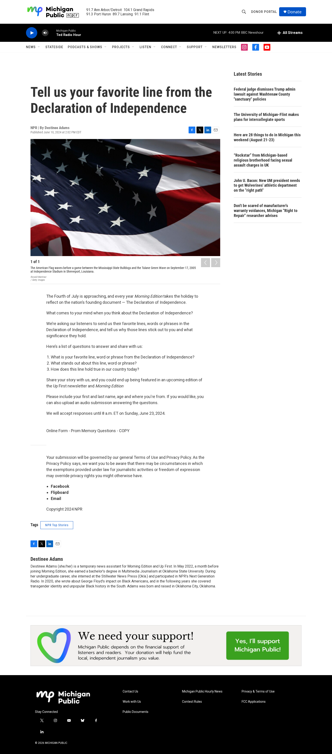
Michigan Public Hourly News (202, 691)
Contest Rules (192, 701)
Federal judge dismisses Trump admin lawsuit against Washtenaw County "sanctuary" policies (264, 94)
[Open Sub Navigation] (39, 47)
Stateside (54, 47)
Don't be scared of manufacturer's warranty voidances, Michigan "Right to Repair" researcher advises (265, 210)
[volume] (45, 33)
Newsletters (224, 47)
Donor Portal (264, 12)
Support (195, 47)
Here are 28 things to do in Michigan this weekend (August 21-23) (267, 137)
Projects (121, 47)
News (31, 47)
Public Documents (135, 712)
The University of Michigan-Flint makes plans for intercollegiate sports (266, 117)
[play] (31, 32)
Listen (145, 47)
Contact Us (130, 691)
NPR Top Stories (56, 525)
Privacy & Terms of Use (258, 691)
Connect (169, 47)
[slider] (52, 32)
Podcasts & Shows (85, 47)
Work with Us (132, 701)
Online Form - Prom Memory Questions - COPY (87, 430)
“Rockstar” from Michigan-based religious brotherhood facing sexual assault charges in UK (263, 160)
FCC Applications (254, 701)
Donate (295, 11)
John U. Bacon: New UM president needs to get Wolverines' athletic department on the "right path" (267, 185)
